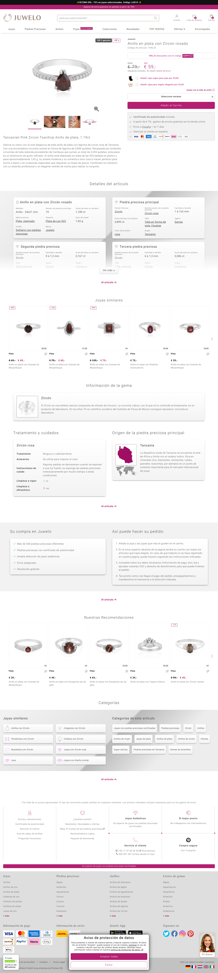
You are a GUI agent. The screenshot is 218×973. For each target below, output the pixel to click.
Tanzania (150, 234)
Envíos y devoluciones (29, 819)
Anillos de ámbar (118, 901)
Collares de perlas (12, 901)
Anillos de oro (10, 887)
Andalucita (168, 911)
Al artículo (107, 282)
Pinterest (190, 933)
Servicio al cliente (135, 845)
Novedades (133, 29)
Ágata (59, 882)
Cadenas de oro (11, 896)
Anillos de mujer (122, 739)
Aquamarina (62, 892)
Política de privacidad (23, 962)
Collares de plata (12, 906)
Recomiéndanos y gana (82, 833)
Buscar (156, 18)
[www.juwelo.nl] (200, 966)
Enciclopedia (202, 29)
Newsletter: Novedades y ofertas (82, 824)
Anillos (60, 29)
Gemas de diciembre (180, 749)
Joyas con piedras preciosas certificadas (134, 728)
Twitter (166, 933)
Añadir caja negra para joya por (159, 78)
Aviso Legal (59, 962)
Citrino (60, 896)
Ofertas (204, 739)
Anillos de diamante (120, 882)
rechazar (133, 945)
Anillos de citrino (119, 911)
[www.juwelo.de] (188, 966)
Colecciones (110, 29)
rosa (117, 234)
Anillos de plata (164, 739)
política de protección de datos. (126, 950)
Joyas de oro (10, 911)
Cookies (44, 962)
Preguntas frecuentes (29, 838)
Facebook (174, 933)
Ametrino (168, 906)
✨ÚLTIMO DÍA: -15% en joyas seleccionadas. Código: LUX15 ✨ (109, 2)
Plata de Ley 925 (56, 221)
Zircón (119, 211)
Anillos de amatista (120, 896)
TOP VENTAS (156, 29)
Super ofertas (121, 749)
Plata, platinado (25, 221)
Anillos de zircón (186, 739)
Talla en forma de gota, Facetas (155, 224)
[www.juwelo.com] (206, 966)
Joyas (11, 29)
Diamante (61, 911)
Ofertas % (179, 29)
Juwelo (50, 230)
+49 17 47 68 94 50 (128, 850)
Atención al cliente (29, 829)
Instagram (182, 933)
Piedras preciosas (170, 728)
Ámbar (166, 901)
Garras (179, 222)
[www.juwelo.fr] (194, 966)
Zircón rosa (152, 213)
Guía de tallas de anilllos (29, 833)
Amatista (61, 887)
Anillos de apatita (119, 906)
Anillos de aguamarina (121, 892)
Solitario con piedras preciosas (28, 232)
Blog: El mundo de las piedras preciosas (81, 829)
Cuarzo (60, 901)
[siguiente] (211, 338)
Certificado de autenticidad (29, 824)
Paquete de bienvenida (82, 838)
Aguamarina (169, 887)
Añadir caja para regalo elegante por (162, 84)
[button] (177, 18)
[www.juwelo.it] (212, 966)
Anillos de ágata (118, 887)
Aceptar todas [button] (109, 956)
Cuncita (60, 906)
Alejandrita (168, 892)
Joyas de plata (143, 739)
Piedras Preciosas (35, 29)
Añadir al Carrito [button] (171, 105)
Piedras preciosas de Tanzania (149, 749)
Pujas (82, 29)
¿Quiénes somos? (82, 819)
